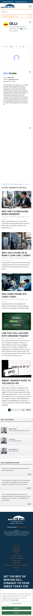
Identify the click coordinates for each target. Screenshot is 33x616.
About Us (16, 546)
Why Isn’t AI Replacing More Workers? (15, 212)
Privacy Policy (16, 560)
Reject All (16, 608)
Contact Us (16, 567)
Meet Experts (16, 549)
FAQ (16, 570)
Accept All (16, 613)
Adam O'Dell (12, 429)
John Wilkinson (13, 449)
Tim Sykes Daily (20, 338)
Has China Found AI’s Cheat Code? (14, 295)
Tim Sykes (12, 439)
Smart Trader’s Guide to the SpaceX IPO (16, 382)
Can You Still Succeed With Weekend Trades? (15, 334)
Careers (16, 553)
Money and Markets (8, 1)
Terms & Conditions (16, 556)
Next (28, 410)
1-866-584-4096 (21, 527)
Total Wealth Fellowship (21, 1)
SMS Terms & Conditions (16, 558)
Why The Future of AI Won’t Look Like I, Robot (16, 254)
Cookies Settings (16, 603)
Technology (9, 260)
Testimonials (16, 551)
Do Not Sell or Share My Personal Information (16, 565)
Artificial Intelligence (21, 216)
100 (23, 410)
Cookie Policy (16, 563)
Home (3, 12)
